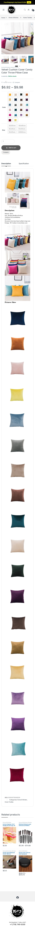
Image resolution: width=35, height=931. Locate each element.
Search (25, 10)
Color (4, 107)
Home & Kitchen (13, 17)
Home (3, 17)
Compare (17, 82)
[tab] (6, 164)
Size (3, 130)
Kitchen (30, 822)
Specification (24, 163)
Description (6, 163)
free (29, 2)
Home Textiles (27, 17)
